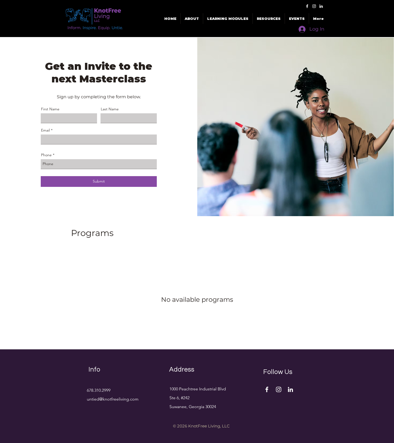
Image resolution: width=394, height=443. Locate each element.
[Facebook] (307, 6)
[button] (297, 18)
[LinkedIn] (321, 6)
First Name (50, 109)
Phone (46, 155)
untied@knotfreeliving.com (113, 399)
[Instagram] (314, 6)
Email (45, 130)
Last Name (110, 109)
